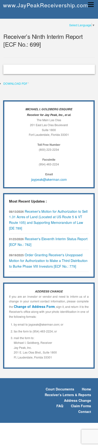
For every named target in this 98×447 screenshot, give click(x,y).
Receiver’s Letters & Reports (68, 394)
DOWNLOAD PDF (15, 83)
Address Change (77, 400)
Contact (84, 411)
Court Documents (60, 389)
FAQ (59, 405)
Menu (90, 5)
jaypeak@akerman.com (49, 179)
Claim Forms (81, 405)
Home (86, 389)
